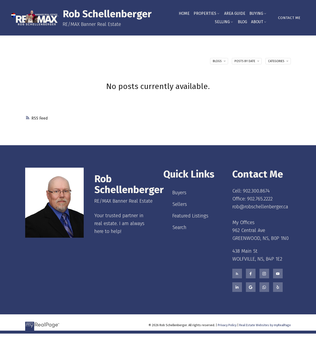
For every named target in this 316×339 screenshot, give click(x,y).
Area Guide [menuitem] (234, 13)
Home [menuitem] (184, 13)
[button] (289, 17)
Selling (222, 21)
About (257, 21)
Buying (256, 13)
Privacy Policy (227, 325)
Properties (205, 13)
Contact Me (289, 18)
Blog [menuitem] (242, 21)
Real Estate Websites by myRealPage (265, 325)
